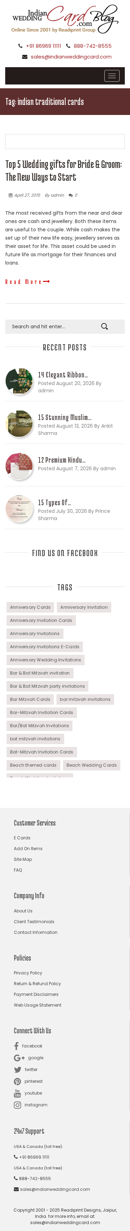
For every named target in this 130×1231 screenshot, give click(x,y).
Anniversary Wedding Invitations (45, 660)
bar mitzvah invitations (85, 699)
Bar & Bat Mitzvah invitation (40, 673)
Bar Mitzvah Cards (30, 699)
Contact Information (36, 932)
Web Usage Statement (37, 1005)
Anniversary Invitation (83, 607)
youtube (33, 1093)
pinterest (34, 1081)
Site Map (23, 859)
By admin (54, 195)
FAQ (18, 870)
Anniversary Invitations (35, 633)
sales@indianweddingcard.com (71, 56)
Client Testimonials (34, 922)
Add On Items (28, 848)
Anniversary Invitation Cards (41, 620)
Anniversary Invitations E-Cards (44, 647)
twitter (31, 1069)
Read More (24, 281)
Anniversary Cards (30, 607)
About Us (23, 911)
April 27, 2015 (27, 195)
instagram (36, 1105)
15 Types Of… (54, 502)
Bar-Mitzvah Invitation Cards (41, 712)
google (35, 1058)
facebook (32, 1046)
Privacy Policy (28, 973)
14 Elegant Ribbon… (63, 375)
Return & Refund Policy (37, 984)
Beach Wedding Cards (92, 765)
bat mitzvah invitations (35, 739)
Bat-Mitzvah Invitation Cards (41, 752)
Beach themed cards (33, 765)
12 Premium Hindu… (62, 460)
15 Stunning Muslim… (65, 417)
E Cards (22, 838)
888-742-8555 (93, 46)
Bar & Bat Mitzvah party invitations (47, 686)
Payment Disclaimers (36, 994)
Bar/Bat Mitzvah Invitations (39, 726)
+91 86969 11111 (43, 46)
